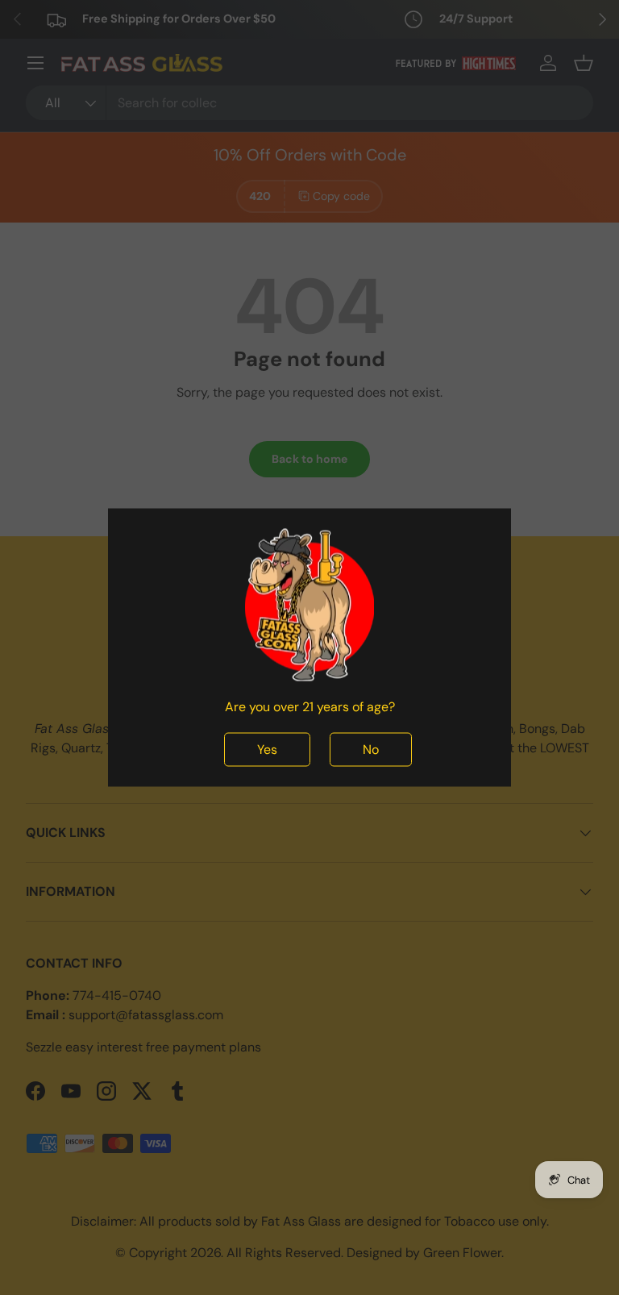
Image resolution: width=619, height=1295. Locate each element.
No (371, 749)
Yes (267, 749)
